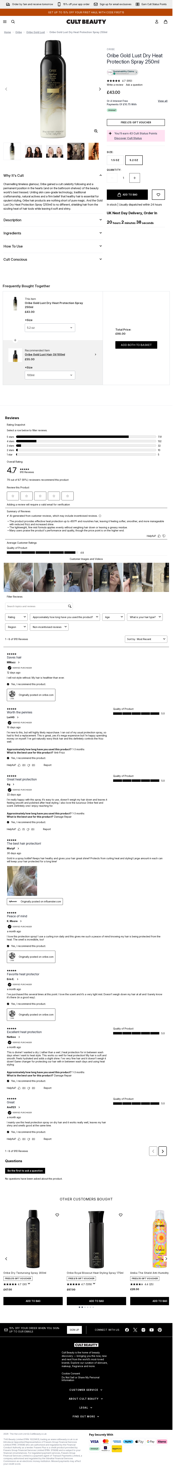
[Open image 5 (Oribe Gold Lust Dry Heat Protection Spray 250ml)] (97, 151)
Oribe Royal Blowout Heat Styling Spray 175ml (95, 1272)
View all (162, 100)
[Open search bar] (13, 21)
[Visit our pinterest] (160, 1330)
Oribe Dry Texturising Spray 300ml (24, 1272)
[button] (136, 72)
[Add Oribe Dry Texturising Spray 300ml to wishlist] (57, 1215)
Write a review (115, 84)
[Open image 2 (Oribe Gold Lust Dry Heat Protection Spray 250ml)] (33, 151)
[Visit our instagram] (143, 1330)
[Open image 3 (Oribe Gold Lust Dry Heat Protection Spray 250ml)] (54, 151)
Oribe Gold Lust (35, 32)
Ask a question (134, 84)
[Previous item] (6, 1258)
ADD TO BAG (33, 1301)
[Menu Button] (4, 21)
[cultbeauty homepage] (86, 21)
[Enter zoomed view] (96, 131)
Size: (110, 152)
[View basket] (165, 21)
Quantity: (114, 169)
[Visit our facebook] (127, 1330)
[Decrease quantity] (112, 178)
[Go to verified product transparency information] (122, 72)
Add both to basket (136, 345)
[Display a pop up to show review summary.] (30, 1284)
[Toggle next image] (100, 89)
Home (7, 32)
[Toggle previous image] (6, 89)
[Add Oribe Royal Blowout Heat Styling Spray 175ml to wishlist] (121, 1215)
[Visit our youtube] (151, 1330)
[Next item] (166, 1258)
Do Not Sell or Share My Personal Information (80, 1379)
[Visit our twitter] (135, 1330)
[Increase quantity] (134, 178)
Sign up (74, 1329)
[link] (157, 21)
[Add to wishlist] (158, 195)
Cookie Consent (71, 1373)
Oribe (18, 32)
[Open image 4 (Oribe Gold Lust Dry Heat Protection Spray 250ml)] (75, 151)
